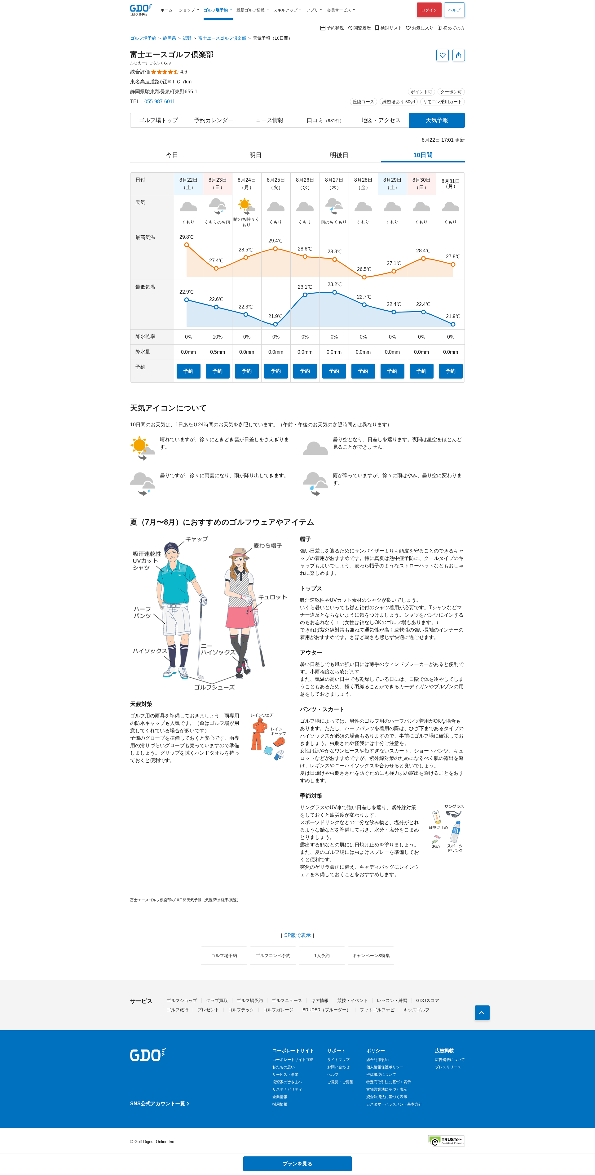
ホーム (167, 10)
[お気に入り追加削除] (442, 55)
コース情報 (270, 120)
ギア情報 (319, 1000)
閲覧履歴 (362, 27)
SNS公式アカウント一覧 (157, 1103)
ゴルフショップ (182, 1000)
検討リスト (391, 27)
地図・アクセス (381, 120)
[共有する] (458, 55)
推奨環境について (381, 1074)
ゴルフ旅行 (177, 1010)
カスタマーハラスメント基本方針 (394, 1104)
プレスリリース (448, 1067)
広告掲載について (450, 1060)
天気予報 (437, 120)
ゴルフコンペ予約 (273, 955)
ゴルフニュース (287, 1000)
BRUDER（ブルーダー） (326, 1010)
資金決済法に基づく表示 (386, 1097)
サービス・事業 (285, 1074)
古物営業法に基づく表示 (386, 1089)
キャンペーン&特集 (371, 955)
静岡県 (169, 38)
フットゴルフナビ (377, 1010)
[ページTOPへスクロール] (482, 1012)
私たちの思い (283, 1067)
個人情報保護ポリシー (384, 1067)
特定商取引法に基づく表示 (388, 1082)
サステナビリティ (287, 1089)
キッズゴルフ (416, 1010)
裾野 (187, 38)
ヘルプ (454, 10)
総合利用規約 (377, 1060)
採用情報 (279, 1104)
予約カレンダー (213, 120)
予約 (188, 371)
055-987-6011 (159, 101)
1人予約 (322, 955)
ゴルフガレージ (278, 1010)
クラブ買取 (217, 1000)
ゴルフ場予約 (143, 38)
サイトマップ (338, 1060)
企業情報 (279, 1097)
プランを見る (297, 1163)
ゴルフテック (241, 1010)
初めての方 (454, 27)
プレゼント (208, 1010)
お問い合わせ (338, 1067)
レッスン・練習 (392, 1000)
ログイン (429, 10)
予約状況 (335, 27)
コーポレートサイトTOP (292, 1060)
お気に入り (423, 27)
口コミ (325, 120)
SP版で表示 (297, 935)
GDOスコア (427, 1000)
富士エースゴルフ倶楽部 (222, 38)
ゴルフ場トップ (158, 120)
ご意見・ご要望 (340, 1082)
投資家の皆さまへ (287, 1082)
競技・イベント (352, 1000)
